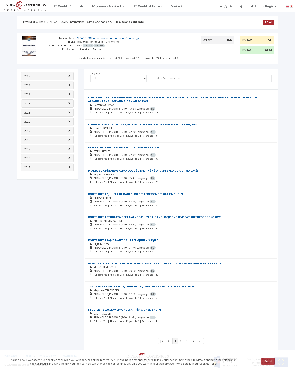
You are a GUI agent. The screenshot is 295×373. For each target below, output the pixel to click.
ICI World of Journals (33, 22)
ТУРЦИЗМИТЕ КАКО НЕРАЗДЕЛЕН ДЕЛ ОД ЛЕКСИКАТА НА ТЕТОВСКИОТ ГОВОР (141, 286)
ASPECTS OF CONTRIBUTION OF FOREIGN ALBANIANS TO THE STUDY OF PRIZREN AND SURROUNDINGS (154, 263)
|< (161, 341)
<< (168, 341)
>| (200, 341)
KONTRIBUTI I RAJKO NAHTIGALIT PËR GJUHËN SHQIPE (123, 240)
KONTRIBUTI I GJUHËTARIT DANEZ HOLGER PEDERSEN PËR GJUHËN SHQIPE (135, 194)
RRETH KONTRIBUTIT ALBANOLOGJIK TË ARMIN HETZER (124, 147)
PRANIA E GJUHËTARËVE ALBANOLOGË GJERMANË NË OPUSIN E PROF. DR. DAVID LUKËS (143, 170)
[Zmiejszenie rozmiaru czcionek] (218, 6)
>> (193, 341)
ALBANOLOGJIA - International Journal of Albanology (81, 22)
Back (269, 22)
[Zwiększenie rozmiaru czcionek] (232, 6)
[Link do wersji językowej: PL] (287, 6)
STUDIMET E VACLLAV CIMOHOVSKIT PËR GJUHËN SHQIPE (124, 310)
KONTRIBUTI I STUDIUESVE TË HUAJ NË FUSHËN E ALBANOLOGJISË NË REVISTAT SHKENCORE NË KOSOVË (154, 217)
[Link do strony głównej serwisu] (25, 5)
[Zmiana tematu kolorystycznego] (241, 6)
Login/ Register (266, 6)
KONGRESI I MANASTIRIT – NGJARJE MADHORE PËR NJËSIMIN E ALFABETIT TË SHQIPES (142, 124)
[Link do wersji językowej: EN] (291, 6)
